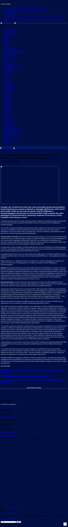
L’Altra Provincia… (11, 126)
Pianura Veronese (10, 65)
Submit (18, 522)
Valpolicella (9, 69)
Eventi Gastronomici (11, 53)
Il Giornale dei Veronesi (14, 517)
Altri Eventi (8, 57)
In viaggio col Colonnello (13, 130)
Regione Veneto (9, 30)
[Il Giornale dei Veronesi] (14, 23)
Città (6, 59)
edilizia (7, 96)
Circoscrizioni (9, 62)
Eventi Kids (8, 56)
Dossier (6, 133)
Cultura (7, 78)
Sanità (6, 105)
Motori (6, 117)
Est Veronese (9, 71)
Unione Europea (9, 75)
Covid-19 (7, 106)
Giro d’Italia (8, 120)
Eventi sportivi (9, 54)
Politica (7, 111)
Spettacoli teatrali (11, 50)
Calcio (6, 114)
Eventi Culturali (10, 48)
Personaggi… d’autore (12, 135)
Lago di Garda (9, 68)
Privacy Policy (4, 519)
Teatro (6, 81)
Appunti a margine (10, 132)
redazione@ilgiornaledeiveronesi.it (10, 407)
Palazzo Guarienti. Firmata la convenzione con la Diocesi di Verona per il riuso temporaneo (25, 7)
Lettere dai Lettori (11, 136)
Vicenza (7, 38)
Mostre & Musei (9, 84)
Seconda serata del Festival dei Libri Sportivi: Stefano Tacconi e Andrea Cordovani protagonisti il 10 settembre (30, 13)
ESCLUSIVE (7, 142)
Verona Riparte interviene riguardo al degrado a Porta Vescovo (18, 11)
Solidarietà (8, 109)
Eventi (6, 47)
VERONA (5, 44)
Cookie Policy (13, 519)
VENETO (5, 29)
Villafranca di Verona (12, 66)
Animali (7, 103)
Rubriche (6, 123)
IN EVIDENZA (8, 121)
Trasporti (7, 100)
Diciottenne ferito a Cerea (10, 14)
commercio (8, 91)
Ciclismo (7, 118)
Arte (5, 82)
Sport (6, 112)
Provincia (7, 63)
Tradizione (8, 85)
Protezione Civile (10, 33)
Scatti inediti (9, 139)
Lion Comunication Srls (45, 517)
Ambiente (7, 102)
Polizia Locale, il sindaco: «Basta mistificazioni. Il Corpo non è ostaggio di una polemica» (25, 8)
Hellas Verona (9, 115)
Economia (7, 87)
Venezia (7, 35)
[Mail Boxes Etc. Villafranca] (34, 390)
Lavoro (6, 94)
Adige (6, 60)
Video (5, 144)
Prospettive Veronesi (12, 141)
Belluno (7, 41)
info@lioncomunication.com (8, 417)
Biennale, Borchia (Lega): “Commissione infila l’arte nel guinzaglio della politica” (23, 10)
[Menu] (1, 147)
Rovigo (6, 42)
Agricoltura (8, 88)
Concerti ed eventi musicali (14, 51)
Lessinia (7, 72)
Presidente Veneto (10, 32)
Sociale (7, 108)
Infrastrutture (9, 97)
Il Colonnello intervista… (14, 129)
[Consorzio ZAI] (34, 396)
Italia (5, 27)
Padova (6, 36)
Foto (5, 138)
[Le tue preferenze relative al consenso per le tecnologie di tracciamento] (65, 524)
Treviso (7, 39)
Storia (6, 80)
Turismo (7, 99)
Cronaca (7, 45)
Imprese (7, 93)
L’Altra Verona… (10, 124)
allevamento (9, 90)
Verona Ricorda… (10, 127)
